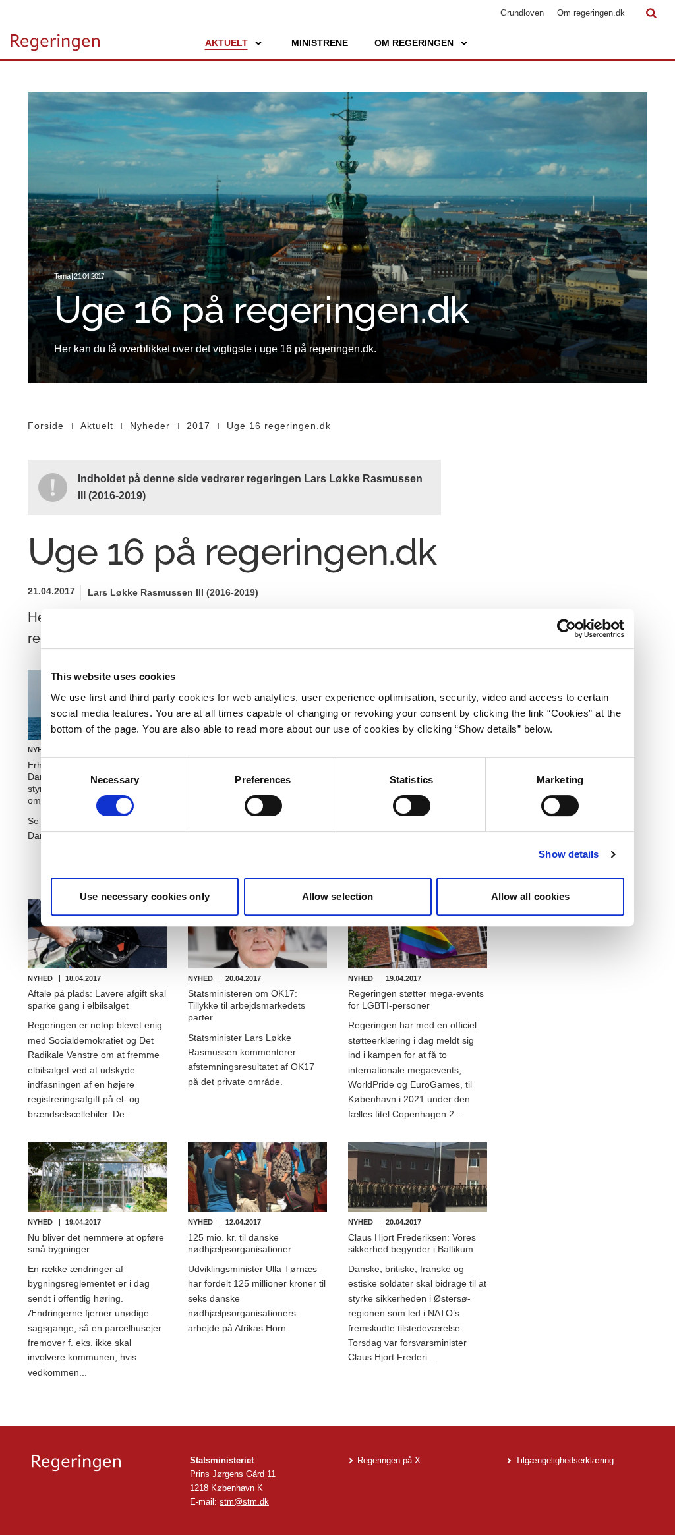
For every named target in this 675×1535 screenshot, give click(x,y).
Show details (569, 854)
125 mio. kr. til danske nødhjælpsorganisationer (239, 1243)
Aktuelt (226, 43)
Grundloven (522, 13)
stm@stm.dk (244, 1502)
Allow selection (338, 896)
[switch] (263, 805)
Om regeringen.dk (591, 13)
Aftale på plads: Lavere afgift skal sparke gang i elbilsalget (97, 999)
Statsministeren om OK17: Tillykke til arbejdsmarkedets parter (246, 1005)
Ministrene (319, 43)
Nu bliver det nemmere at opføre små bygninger (96, 1243)
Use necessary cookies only (145, 896)
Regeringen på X (389, 1460)
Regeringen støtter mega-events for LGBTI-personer (416, 999)
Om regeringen (414, 43)
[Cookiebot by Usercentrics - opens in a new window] (566, 628)
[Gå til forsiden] (55, 36)
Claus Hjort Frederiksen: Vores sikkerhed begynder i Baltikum (412, 1243)
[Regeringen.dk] (100, 1463)
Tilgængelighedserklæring (564, 1460)
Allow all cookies (530, 896)
